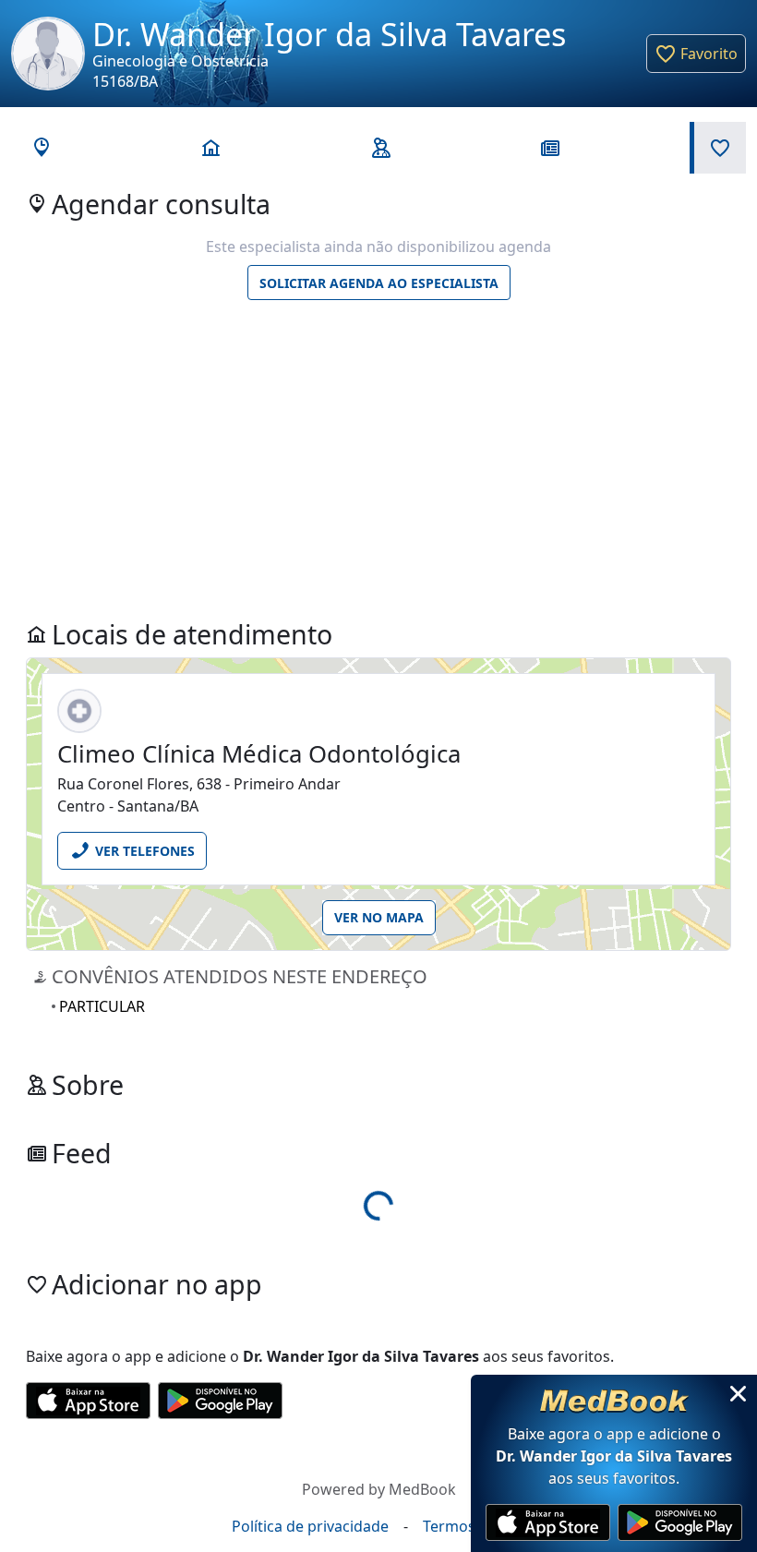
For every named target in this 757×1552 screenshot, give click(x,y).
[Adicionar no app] (718, 148)
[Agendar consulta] (39, 148)
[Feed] (548, 148)
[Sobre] (379, 148)
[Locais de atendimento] (209, 148)
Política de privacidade (310, 1526)
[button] (696, 53)
